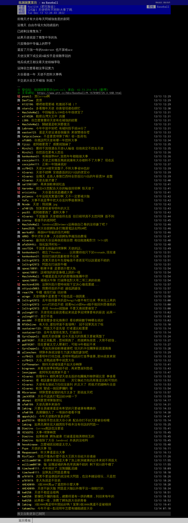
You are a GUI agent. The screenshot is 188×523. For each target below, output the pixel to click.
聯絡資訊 (159, 2)
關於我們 (166, 2)
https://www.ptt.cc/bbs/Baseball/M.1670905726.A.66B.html (79, 92)
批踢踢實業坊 (28, 2)
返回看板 (25, 520)
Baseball (50, 2)
